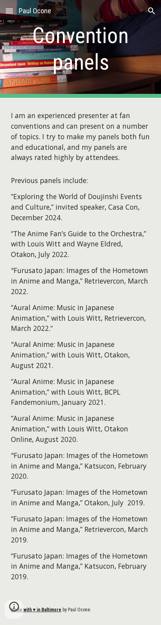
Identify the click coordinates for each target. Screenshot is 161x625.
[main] (80, 49)
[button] (9, 11)
